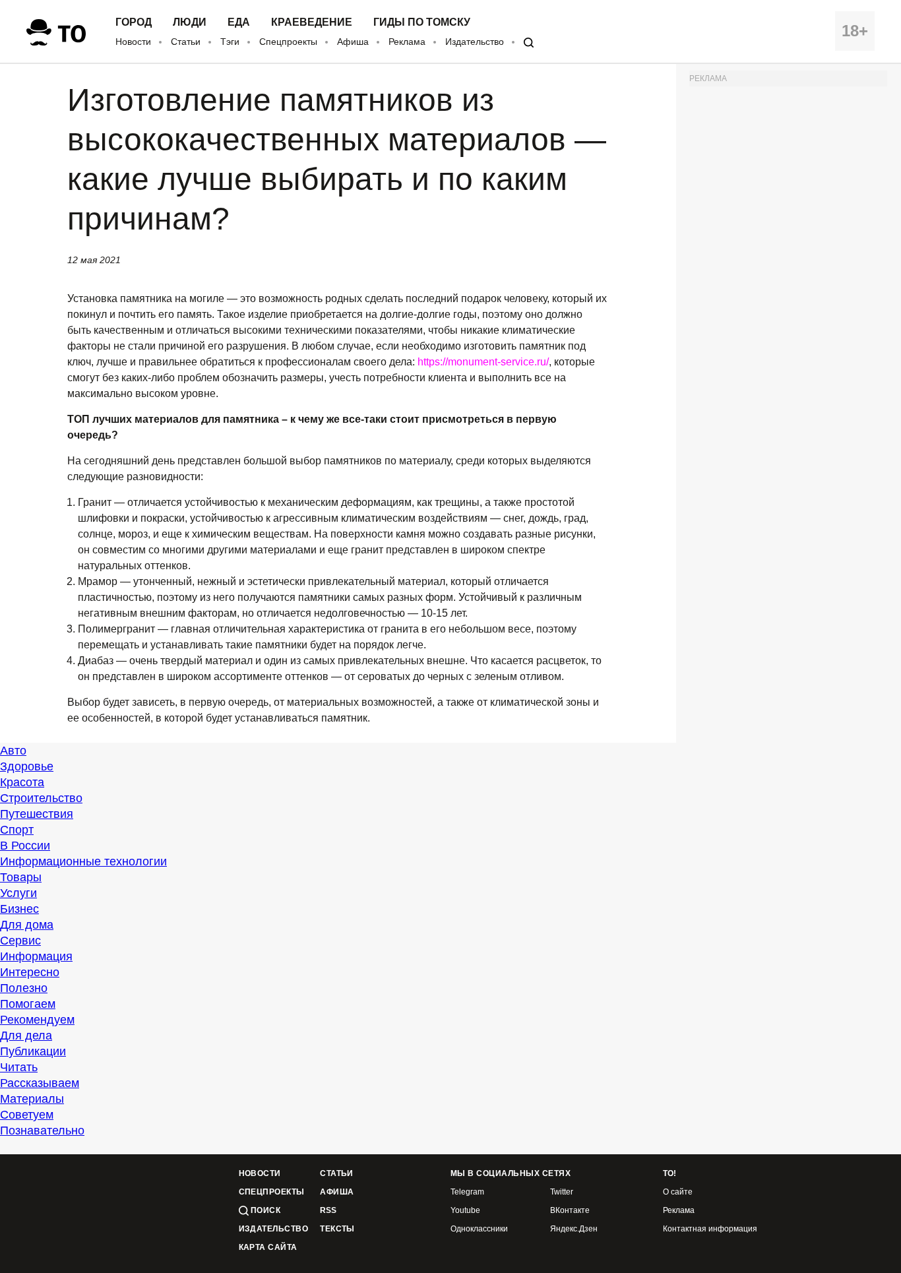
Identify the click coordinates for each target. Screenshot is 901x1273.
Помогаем (27, 1003)
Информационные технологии (83, 861)
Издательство (474, 41)
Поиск (265, 1210)
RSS (328, 1210)
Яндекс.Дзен (574, 1229)
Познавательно (42, 1130)
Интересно (29, 972)
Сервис (20, 940)
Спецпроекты (288, 41)
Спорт (17, 829)
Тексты (337, 1229)
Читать (19, 1067)
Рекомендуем (37, 1019)
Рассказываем (39, 1083)
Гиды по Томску (421, 22)
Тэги (229, 41)
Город (133, 22)
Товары (21, 877)
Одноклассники (479, 1229)
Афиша (353, 41)
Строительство (41, 798)
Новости (133, 41)
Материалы (32, 1098)
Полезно (23, 988)
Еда (239, 22)
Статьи (186, 41)
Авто (13, 750)
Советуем (26, 1114)
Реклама (406, 41)
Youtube (465, 1210)
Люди (189, 22)
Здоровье (26, 766)
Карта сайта (268, 1247)
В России (25, 845)
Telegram (467, 1192)
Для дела (26, 1035)
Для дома (26, 924)
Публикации (33, 1051)
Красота (22, 782)
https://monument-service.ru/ (483, 361)
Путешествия (36, 814)
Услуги (18, 893)
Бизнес (19, 909)
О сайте (678, 1192)
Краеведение (311, 22)
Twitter (561, 1192)
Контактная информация (710, 1229)
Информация (36, 956)
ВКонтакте (570, 1210)
